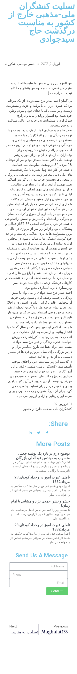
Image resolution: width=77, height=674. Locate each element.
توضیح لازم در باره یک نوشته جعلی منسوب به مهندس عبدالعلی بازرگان (43, 455)
